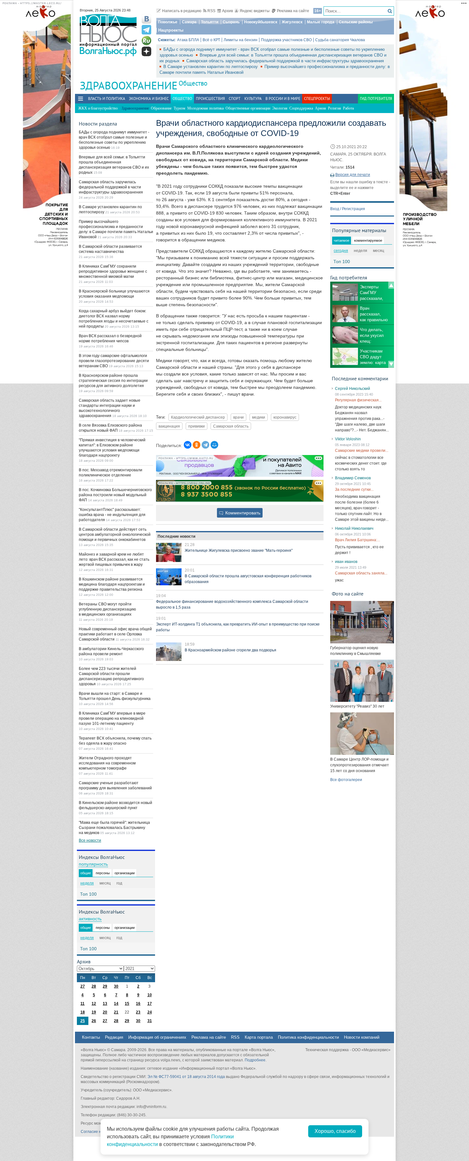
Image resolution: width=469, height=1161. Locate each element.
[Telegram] (205, 445)
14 (116, 1003)
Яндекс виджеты (255, 11)
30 (116, 986)
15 (127, 1003)
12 (94, 1003)
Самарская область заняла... (361, 573)
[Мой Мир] (214, 445)
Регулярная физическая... (358, 400)
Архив (227, 11)
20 (105, 1012)
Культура (253, 98)
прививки (196, 426)
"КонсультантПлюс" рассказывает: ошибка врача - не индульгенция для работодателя (112, 514)
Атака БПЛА (188, 40)
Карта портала (259, 1037)
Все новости (90, 840)
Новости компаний (361, 1037)
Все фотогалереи (346, 780)
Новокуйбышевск (260, 22)
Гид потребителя (376, 98)
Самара (189, 22)
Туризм (179, 108)
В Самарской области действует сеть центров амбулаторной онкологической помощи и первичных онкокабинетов (115, 534)
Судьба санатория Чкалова (340, 40)
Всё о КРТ (211, 40)
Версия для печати (352, 174)
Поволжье (167, 22)
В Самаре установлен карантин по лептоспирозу (211, 66)
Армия (320, 108)
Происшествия (210, 98)
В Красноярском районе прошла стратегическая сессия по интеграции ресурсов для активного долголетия (113, 380)
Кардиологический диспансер (198, 417)
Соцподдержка (301, 108)
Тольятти (209, 22)
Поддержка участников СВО (286, 40)
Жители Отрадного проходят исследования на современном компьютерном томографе (107, 763)
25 (82, 1021)
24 (149, 1012)
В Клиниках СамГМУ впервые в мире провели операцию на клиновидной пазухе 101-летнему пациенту (112, 718)
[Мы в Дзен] (146, 51)
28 (94, 986)
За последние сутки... (354, 489)
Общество (193, 83)
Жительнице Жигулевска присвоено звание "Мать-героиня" (239, 550)
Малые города (320, 22)
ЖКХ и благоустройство (98, 108)
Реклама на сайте (293, 11)
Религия (334, 108)
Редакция (114, 1037)
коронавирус (284, 417)
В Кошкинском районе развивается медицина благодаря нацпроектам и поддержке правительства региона (112, 584)
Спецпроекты (317, 98)
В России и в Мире (282, 98)
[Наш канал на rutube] (146, 40)
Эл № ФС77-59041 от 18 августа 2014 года (186, 1076)
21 (116, 1012)
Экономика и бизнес (149, 98)
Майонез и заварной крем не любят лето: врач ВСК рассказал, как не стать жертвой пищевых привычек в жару (114, 559)
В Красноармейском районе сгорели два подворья (230, 650)
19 (94, 1012)
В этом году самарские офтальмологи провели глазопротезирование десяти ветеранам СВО (114, 360)
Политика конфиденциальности (308, 1037)
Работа (348, 108)
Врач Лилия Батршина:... (357, 540)
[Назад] (391, 285)
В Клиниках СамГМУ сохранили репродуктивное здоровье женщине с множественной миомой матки (113, 271)
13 (105, 1003)
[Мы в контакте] (146, 19)
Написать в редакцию (181, 11)
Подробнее (255, 1060)
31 (149, 1021)
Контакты (91, 1037)
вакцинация (169, 426)
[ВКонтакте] (187, 445)
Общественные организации (248, 108)
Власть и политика (106, 98)
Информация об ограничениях (157, 1037)
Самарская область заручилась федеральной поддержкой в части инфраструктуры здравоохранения (285, 60)
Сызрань (231, 22)
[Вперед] (391, 364)
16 (138, 1003)
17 (149, 1003)
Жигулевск (292, 22)
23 (138, 1012)
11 (82, 1003)
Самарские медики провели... (361, 450)
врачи (238, 417)
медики (258, 417)
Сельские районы (356, 22)
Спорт (235, 98)
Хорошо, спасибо (335, 1131)
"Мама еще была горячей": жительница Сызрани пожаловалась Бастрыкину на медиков (114, 827)
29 (105, 986)
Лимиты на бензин (240, 40)
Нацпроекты (170, 30)
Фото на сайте (347, 593)
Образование (161, 108)
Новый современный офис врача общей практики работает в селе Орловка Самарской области (115, 634)
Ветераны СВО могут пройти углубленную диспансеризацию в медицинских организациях (107, 609)
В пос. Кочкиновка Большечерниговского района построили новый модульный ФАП (115, 495)
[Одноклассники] (196, 445)
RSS (211, 11)
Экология (279, 108)
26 (94, 1021)
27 (82, 986)
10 (149, 995)
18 (82, 1012)
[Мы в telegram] (146, 29)
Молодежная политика (205, 108)
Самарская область (231, 426)
